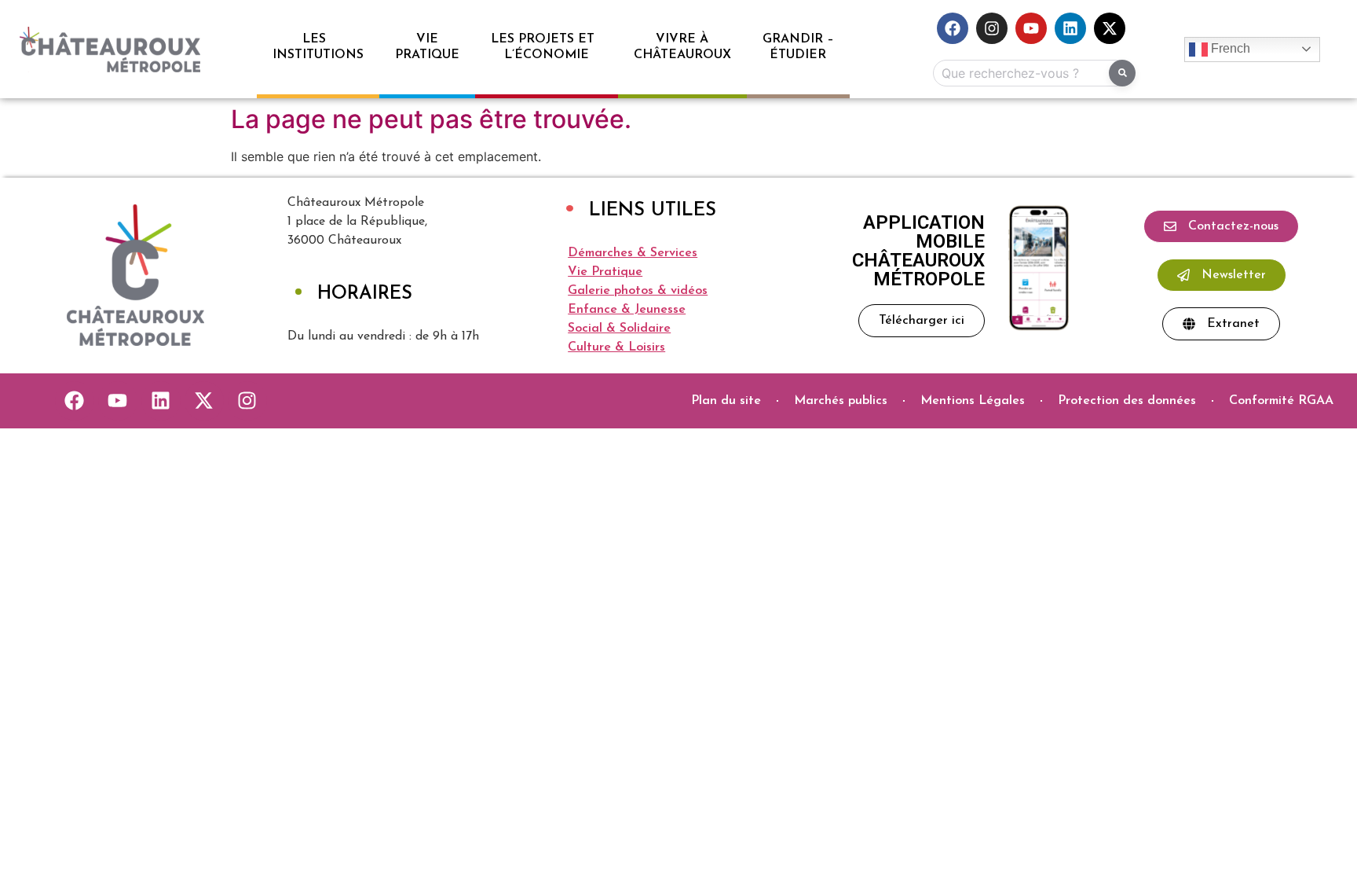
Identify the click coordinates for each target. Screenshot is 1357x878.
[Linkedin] (1070, 28)
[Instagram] (992, 28)
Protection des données (1127, 401)
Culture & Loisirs (616, 347)
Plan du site (726, 401)
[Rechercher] (1122, 73)
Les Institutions (318, 47)
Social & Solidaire (619, 328)
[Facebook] (952, 28)
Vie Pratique (605, 272)
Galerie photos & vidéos (638, 291)
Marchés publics (840, 401)
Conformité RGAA (1281, 401)
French (1229, 48)
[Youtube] (1031, 28)
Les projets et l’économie (546, 47)
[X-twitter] (1109, 28)
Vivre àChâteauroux (682, 47)
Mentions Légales (972, 401)
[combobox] (1031, 73)
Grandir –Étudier (798, 47)
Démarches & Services (632, 253)
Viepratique (427, 47)
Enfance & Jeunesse (627, 309)
